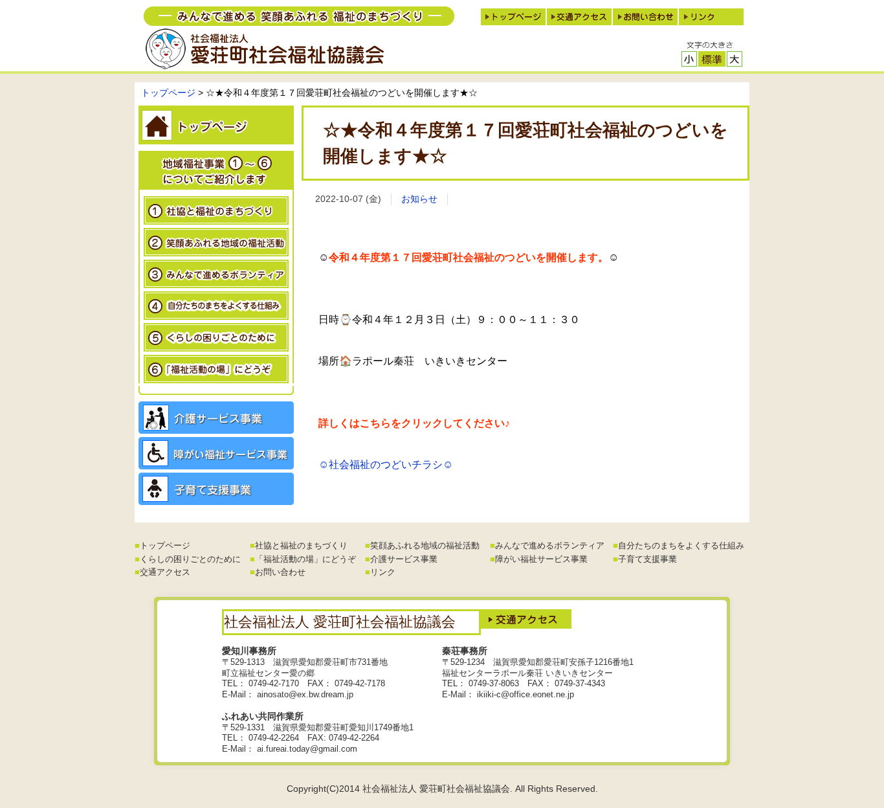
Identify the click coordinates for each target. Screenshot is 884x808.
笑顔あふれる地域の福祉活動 (425, 545)
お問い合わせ (280, 572)
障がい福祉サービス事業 (541, 559)
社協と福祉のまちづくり (301, 545)
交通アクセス (165, 572)
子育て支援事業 (647, 559)
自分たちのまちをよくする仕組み (681, 545)
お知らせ (419, 199)
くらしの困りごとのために (190, 559)
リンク (382, 572)
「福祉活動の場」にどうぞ (305, 559)
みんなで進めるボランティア (549, 545)
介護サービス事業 (403, 559)
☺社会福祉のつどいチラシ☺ (385, 464)
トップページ (168, 93)
